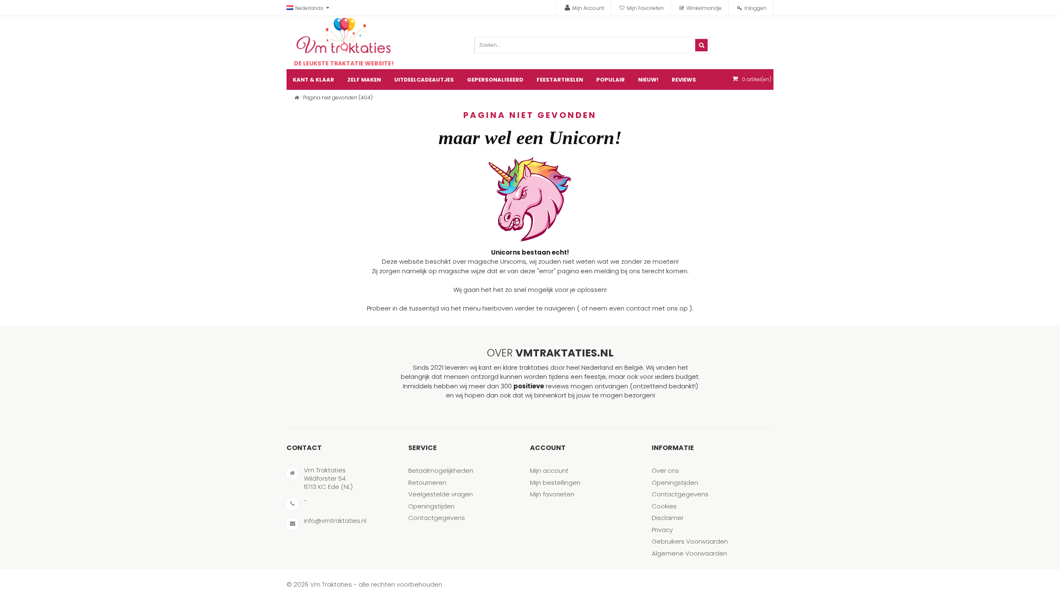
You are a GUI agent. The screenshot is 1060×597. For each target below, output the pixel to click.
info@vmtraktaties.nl (335, 520)
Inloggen (755, 8)
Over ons (665, 470)
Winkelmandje (704, 8)
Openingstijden (431, 506)
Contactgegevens (436, 517)
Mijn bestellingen (555, 482)
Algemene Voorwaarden (689, 553)
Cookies (664, 506)
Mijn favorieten (552, 494)
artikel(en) (756, 79)
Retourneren (427, 482)
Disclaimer (668, 517)
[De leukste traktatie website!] (344, 35)
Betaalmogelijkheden (440, 470)
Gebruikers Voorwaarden (690, 541)
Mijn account (549, 470)
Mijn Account (588, 8)
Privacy (662, 529)
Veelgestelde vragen (440, 494)
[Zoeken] (701, 45)
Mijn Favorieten (645, 8)
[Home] (296, 97)
